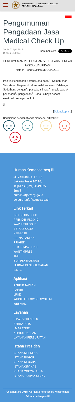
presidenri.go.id (26, 219)
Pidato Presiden (26, 319)
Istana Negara (25, 362)
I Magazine (22, 328)
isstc (18, 270)
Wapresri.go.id (25, 224)
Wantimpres (23, 251)
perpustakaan (25, 285)
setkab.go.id (23, 229)
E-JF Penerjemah (26, 261)
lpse (17, 294)
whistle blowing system (33, 299)
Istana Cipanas (25, 366)
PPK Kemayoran (26, 247)
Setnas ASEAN (24, 238)
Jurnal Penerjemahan (31, 265)
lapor (18, 290)
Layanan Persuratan (30, 337)
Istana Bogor (24, 357)
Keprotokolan (25, 333)
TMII (16, 256)
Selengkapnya (62, 111)
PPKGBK (19, 242)
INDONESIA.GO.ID (25, 215)
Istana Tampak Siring (30, 376)
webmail (20, 303)
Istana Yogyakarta (28, 371)
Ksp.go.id (20, 233)
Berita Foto (22, 324)
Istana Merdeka (26, 353)
